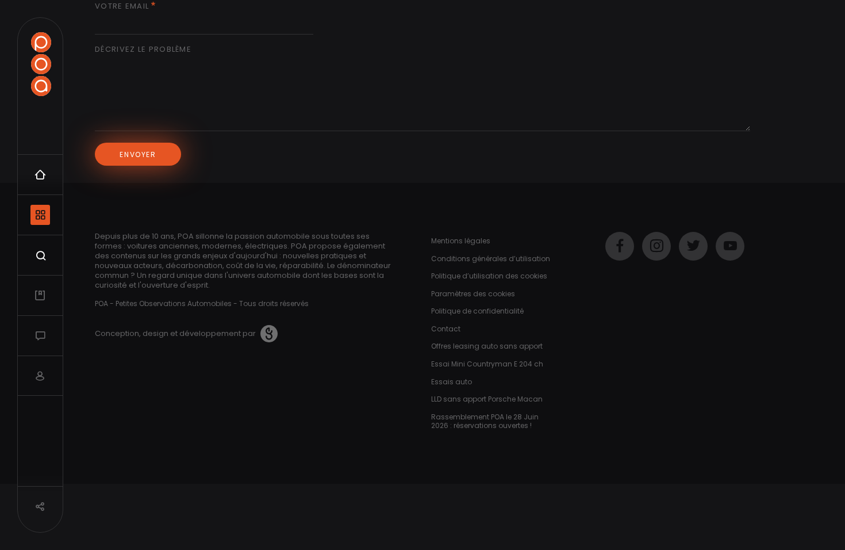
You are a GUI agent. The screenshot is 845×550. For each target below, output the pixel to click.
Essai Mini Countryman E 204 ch (487, 364)
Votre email (122, 7)
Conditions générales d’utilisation (490, 258)
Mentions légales (460, 241)
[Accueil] (41, 64)
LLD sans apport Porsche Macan (487, 399)
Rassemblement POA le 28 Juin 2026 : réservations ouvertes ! (485, 421)
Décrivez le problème (143, 50)
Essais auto (451, 382)
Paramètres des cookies (473, 294)
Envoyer (138, 154)
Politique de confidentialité (477, 311)
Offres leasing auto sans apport (487, 346)
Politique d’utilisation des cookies (489, 276)
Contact (445, 329)
